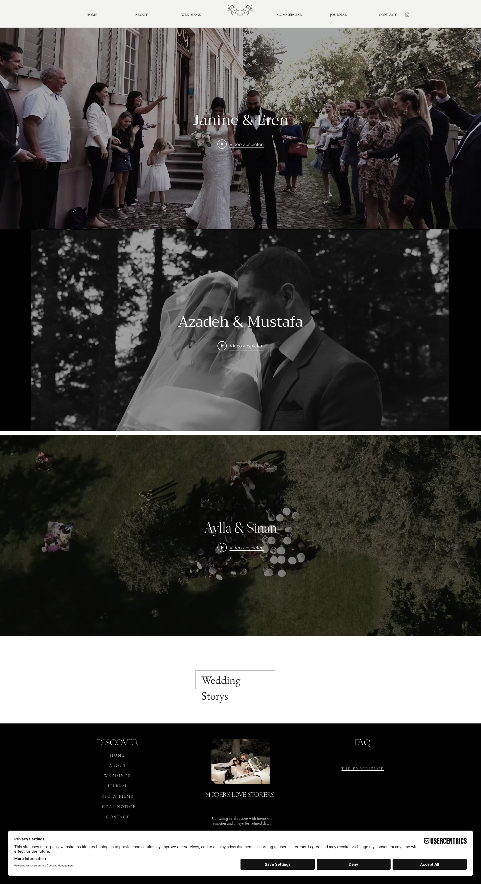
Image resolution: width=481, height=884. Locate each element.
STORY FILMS (118, 797)
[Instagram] (407, 15)
